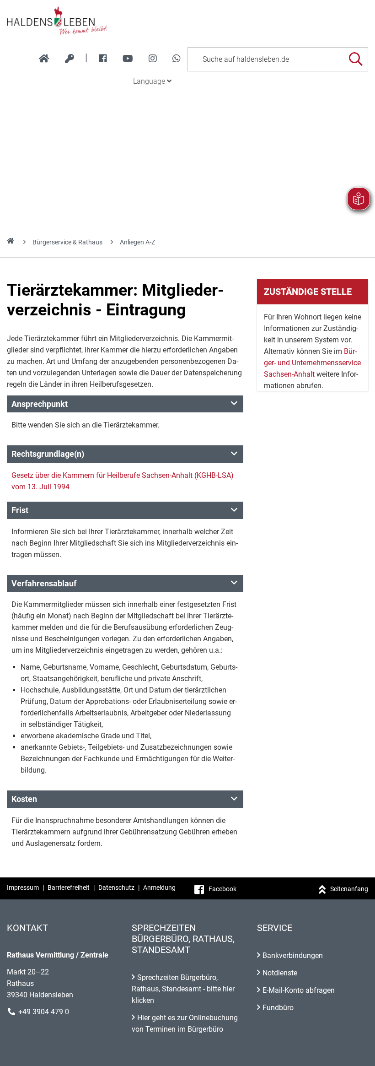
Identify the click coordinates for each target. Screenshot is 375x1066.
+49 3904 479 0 (43, 1011)
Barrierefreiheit (69, 887)
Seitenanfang (349, 889)
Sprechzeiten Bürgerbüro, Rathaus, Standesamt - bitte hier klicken (183, 989)
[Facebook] (103, 58)
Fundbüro (278, 1007)
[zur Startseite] (44, 58)
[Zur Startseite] (187, 20)
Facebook (222, 889)
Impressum (23, 887)
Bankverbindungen (292, 955)
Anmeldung (159, 887)
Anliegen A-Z (137, 242)
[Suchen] (355, 59)
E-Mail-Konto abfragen (298, 990)
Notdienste (279, 973)
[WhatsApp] (177, 58)
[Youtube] (128, 58)
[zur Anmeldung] (69, 58)
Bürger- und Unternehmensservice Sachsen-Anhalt (312, 363)
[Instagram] (153, 58)
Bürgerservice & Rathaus (67, 242)
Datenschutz (116, 887)
